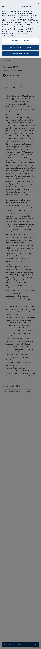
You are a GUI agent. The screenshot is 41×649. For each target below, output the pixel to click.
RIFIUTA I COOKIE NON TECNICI (20, 47)
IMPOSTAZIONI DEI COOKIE (20, 40)
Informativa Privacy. (9, 36)
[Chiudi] (38, 3)
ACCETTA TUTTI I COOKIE (20, 54)
